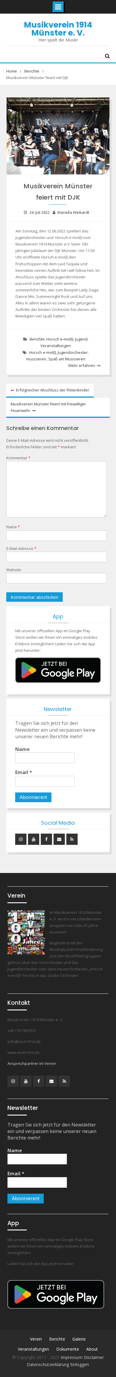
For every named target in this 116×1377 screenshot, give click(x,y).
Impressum (72, 1357)
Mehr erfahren (81, 365)
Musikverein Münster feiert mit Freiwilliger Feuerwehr (48, 407)
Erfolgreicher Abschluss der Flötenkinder (52, 390)
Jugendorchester (73, 352)
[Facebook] (46, 839)
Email (23, 772)
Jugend (81, 339)
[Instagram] (20, 839)
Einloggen (79, 1364)
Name (13, 526)
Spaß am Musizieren (66, 359)
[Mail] (59, 839)
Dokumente (67, 1349)
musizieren (36, 359)
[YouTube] (33, 839)
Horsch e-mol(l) (59, 339)
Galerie (79, 1339)
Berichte (37, 339)
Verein (36, 1339)
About (92, 1349)
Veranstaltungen (55, 345)
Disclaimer (94, 1357)
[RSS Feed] (72, 839)
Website (13, 569)
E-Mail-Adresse (21, 548)
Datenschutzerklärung (48, 1364)
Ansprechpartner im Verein (31, 1063)
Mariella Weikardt (73, 212)
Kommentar (18, 457)
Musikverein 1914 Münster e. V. (58, 28)
